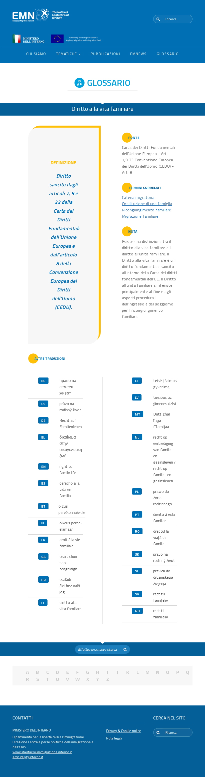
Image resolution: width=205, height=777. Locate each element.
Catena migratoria (138, 197)
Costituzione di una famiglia (147, 204)
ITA (177, 9)
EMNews (138, 53)
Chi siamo (36, 53)
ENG (189, 9)
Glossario (168, 53)
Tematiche (67, 53)
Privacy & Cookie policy (123, 730)
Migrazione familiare (140, 216)
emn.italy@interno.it (27, 756)
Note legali (114, 738)
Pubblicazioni (105, 53)
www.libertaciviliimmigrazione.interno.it (42, 751)
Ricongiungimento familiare (146, 210)
